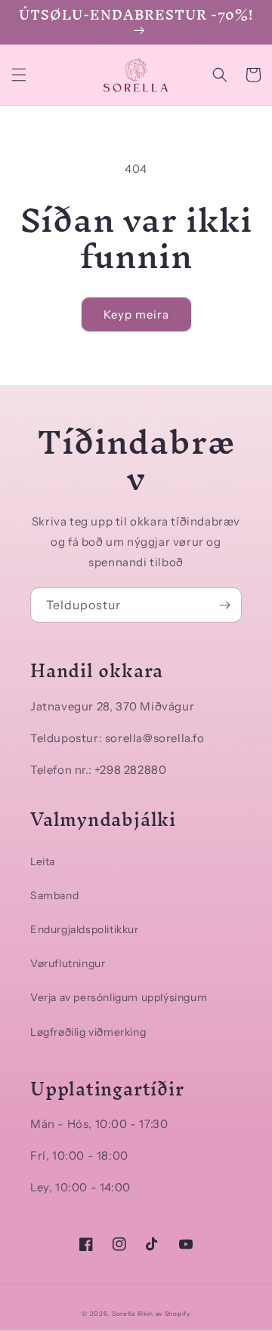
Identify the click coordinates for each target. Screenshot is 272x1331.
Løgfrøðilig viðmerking (88, 1032)
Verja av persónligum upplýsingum (118, 997)
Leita (42, 861)
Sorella (123, 1313)
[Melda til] (224, 605)
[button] (19, 74)
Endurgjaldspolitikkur (84, 929)
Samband (54, 895)
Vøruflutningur (67, 963)
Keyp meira (136, 314)
